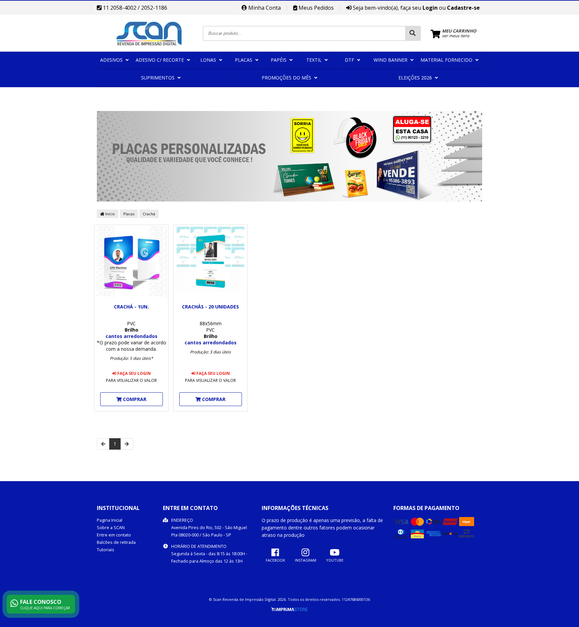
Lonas (208, 60)
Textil (314, 60)
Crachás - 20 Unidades (210, 306)
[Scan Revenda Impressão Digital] (149, 50)
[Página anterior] (103, 444)
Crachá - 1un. (131, 306)
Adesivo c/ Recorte (160, 60)
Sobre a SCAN (111, 527)
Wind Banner (391, 60)
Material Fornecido (447, 60)
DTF (350, 60)
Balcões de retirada (116, 542)
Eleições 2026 (415, 77)
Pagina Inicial (109, 520)
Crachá (149, 213)
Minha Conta (264, 7)
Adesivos (112, 60)
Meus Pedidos (315, 7)
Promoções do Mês (287, 77)
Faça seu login (133, 373)
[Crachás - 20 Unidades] (210, 262)
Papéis (279, 60)
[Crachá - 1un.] (131, 262)
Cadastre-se (463, 7)
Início (109, 213)
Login (430, 7)
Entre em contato (114, 535)
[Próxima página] (126, 444)
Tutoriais (105, 550)
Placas (244, 60)
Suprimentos (158, 77)
